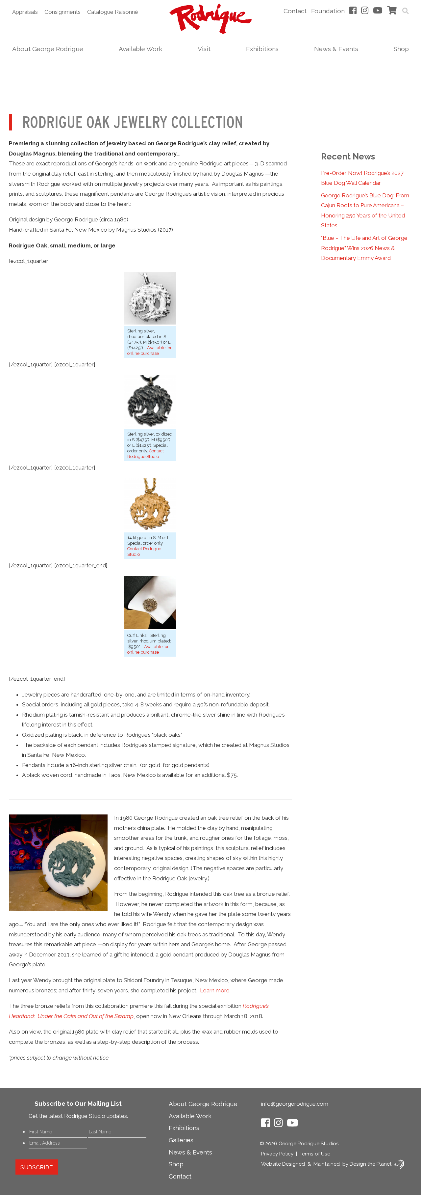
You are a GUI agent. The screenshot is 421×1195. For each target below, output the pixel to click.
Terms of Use (315, 1154)
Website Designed (283, 1164)
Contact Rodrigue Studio (145, 453)
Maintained (326, 1164)
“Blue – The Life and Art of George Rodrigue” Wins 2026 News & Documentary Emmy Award (364, 248)
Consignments (62, 12)
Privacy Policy (277, 1154)
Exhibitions (262, 48)
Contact (295, 10)
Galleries (181, 1140)
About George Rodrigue (47, 48)
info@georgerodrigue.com (294, 1103)
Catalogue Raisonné (112, 12)
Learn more (215, 990)
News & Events (336, 48)
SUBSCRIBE (36, 1167)
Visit (204, 48)
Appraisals (25, 12)
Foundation (328, 10)
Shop (401, 48)
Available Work (140, 48)
